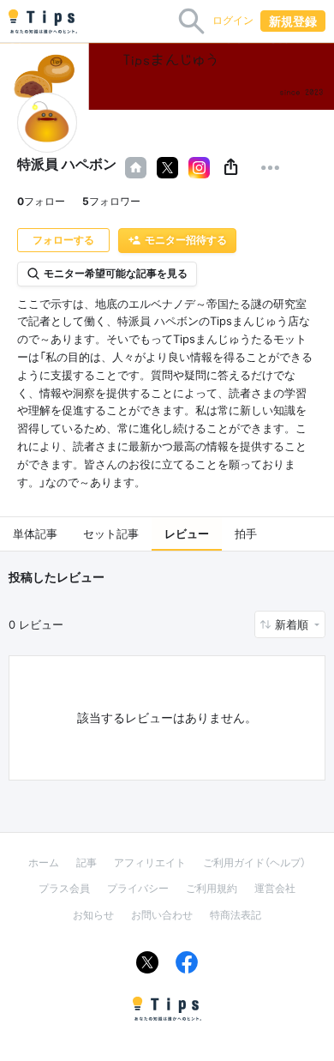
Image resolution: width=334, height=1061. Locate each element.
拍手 (246, 533)
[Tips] (43, 21)
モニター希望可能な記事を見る (116, 273)
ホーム (43, 862)
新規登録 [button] (293, 21)
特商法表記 (235, 914)
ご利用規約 (211, 888)
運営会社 (274, 888)
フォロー (41, 201)
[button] (231, 167)
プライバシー (138, 888)
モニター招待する (186, 239)
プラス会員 (64, 888)
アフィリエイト (150, 862)
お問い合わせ (162, 914)
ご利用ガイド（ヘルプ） (254, 862)
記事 (86, 862)
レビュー (186, 533)
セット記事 (111, 533)
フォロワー (111, 201)
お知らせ (93, 914)
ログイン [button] (232, 20)
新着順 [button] (293, 624)
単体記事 (35, 533)
